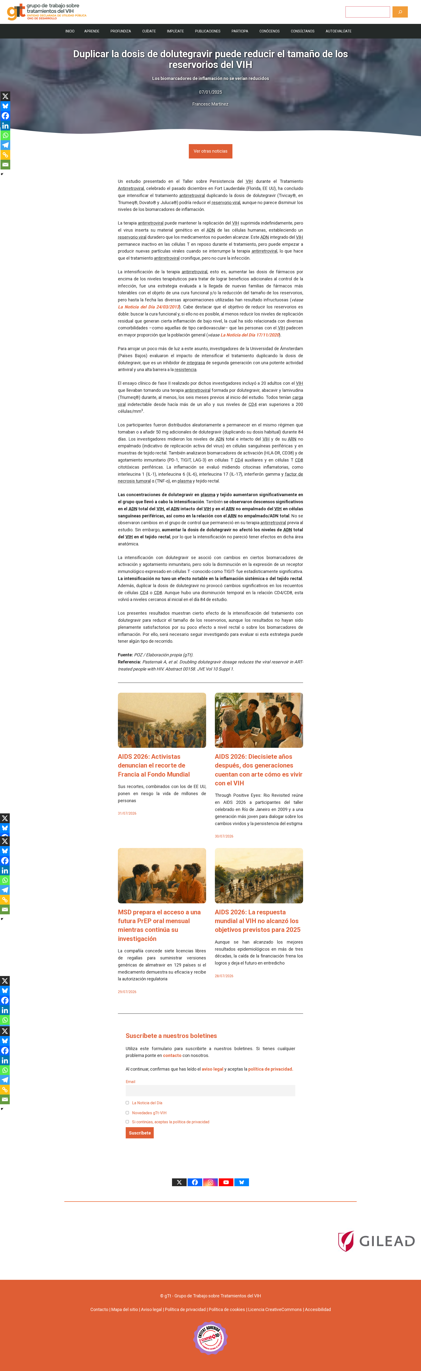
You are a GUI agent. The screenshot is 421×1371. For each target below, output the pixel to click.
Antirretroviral (131, 188)
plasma (185, 480)
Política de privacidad (185, 1309)
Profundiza (121, 31)
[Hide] (2, 174)
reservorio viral (226, 202)
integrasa (196, 362)
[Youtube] (226, 1182)
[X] (5, 96)
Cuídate (149, 31)
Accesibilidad (318, 1309)
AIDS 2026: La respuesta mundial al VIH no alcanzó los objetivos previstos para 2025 (258, 921)
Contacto (99, 1309)
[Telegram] (5, 145)
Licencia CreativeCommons (275, 1309)
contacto (172, 1055)
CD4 (253, 404)
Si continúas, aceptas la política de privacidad (170, 1122)
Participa (240, 31)
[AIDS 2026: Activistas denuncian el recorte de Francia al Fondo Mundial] (162, 744)
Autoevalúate (339, 31)
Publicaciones (207, 31)
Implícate (175, 31)
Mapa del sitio (124, 1309)
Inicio (70, 31)
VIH (249, 181)
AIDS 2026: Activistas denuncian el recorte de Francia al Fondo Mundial (154, 765)
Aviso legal (151, 1309)
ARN (292, 439)
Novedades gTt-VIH (149, 1113)
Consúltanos (303, 31)
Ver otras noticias (211, 151)
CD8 (299, 460)
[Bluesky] (5, 106)
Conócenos (269, 31)
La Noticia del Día (146, 1103)
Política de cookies (227, 1309)
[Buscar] (400, 11)
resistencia (185, 369)
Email (130, 1081)
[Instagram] (210, 1182)
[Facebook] (5, 116)
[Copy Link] (5, 155)
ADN (211, 230)
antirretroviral (192, 195)
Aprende (91, 31)
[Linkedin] (5, 125)
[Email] (5, 164)
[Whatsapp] (5, 135)
